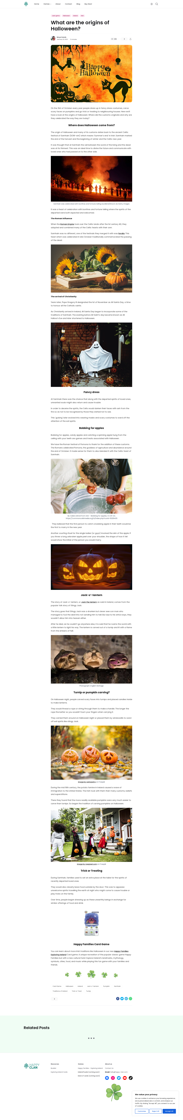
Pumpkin (106, 986)
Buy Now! (88, 4)
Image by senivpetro (87, 782)
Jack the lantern (89, 602)
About (58, 4)
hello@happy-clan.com (119, 1083)
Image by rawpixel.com (87, 864)
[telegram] (126, 998)
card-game (56, 16)
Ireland (80, 986)
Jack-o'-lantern (93, 986)
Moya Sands (61, 37)
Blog (78, 4)
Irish (82, 16)
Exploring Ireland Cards (59, 1083)
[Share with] (130, 39)
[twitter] (122, 998)
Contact (68, 4)
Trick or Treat (77, 991)
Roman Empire (67, 224)
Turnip (88, 991)
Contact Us (109, 1080)
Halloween (66, 16)
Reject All (155, 1111)
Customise (142, 1111)
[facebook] (117, 998)
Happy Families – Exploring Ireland (90, 1080)
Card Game (57, 986)
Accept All (169, 1111)
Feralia (121, 233)
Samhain (117, 986)
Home (36, 4)
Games (47, 4)
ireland (75, 16)
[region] (155, 1103)
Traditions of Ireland (60, 991)
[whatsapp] (130, 998)
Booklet (53, 1080)
